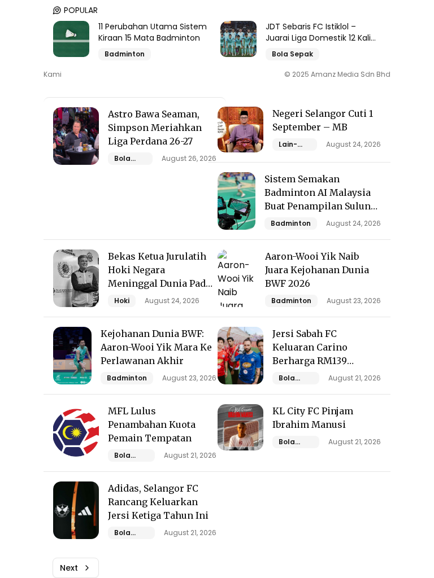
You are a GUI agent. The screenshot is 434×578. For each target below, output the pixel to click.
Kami (53, 74)
